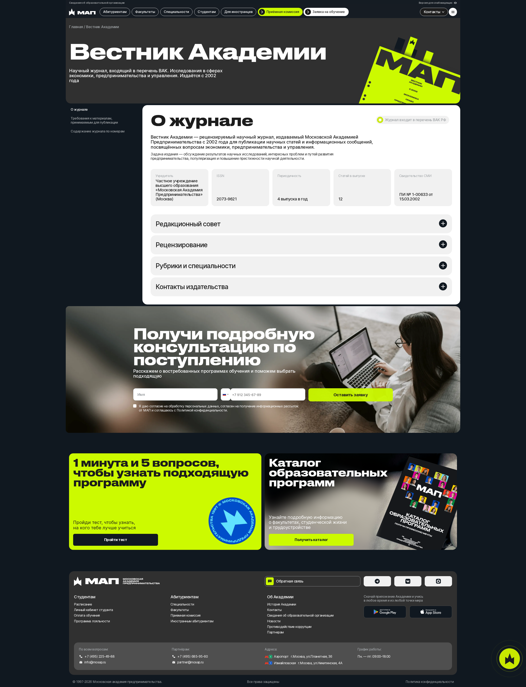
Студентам (207, 12)
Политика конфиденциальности (430, 682)
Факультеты (145, 12)
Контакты (274, 610)
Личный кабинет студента (93, 610)
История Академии (281, 604)
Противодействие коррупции (289, 627)
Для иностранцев (238, 12)
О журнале (79, 109)
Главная (76, 27)
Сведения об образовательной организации (97, 2)
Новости (273, 621)
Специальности (176, 12)
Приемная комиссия (186, 615)
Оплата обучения (87, 615)
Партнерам (275, 632)
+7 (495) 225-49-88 (99, 656)
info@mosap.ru (95, 662)
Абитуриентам (115, 12)
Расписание (83, 604)
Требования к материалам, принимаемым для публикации (94, 120)
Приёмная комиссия (282, 12)
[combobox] (225, 394)
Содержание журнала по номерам (98, 131)
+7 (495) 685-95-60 (192, 656)
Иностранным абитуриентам (192, 621)
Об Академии (280, 596)
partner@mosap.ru (190, 662)
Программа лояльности (92, 621)
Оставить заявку (350, 394)
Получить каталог (311, 540)
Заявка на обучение (329, 12)
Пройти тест (115, 540)
